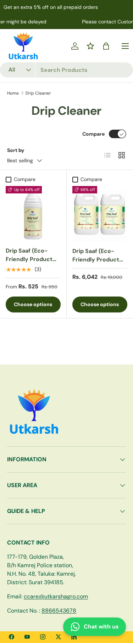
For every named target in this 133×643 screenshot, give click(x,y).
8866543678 (58, 610)
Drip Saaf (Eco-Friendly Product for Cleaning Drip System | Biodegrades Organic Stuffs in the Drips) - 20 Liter (96, 280)
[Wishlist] (90, 46)
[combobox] (66, 70)
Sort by (15, 150)
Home (13, 93)
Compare (93, 134)
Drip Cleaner (38, 93)
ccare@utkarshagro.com (56, 596)
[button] (106, 46)
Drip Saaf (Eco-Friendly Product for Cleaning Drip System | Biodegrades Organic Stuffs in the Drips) (29, 276)
